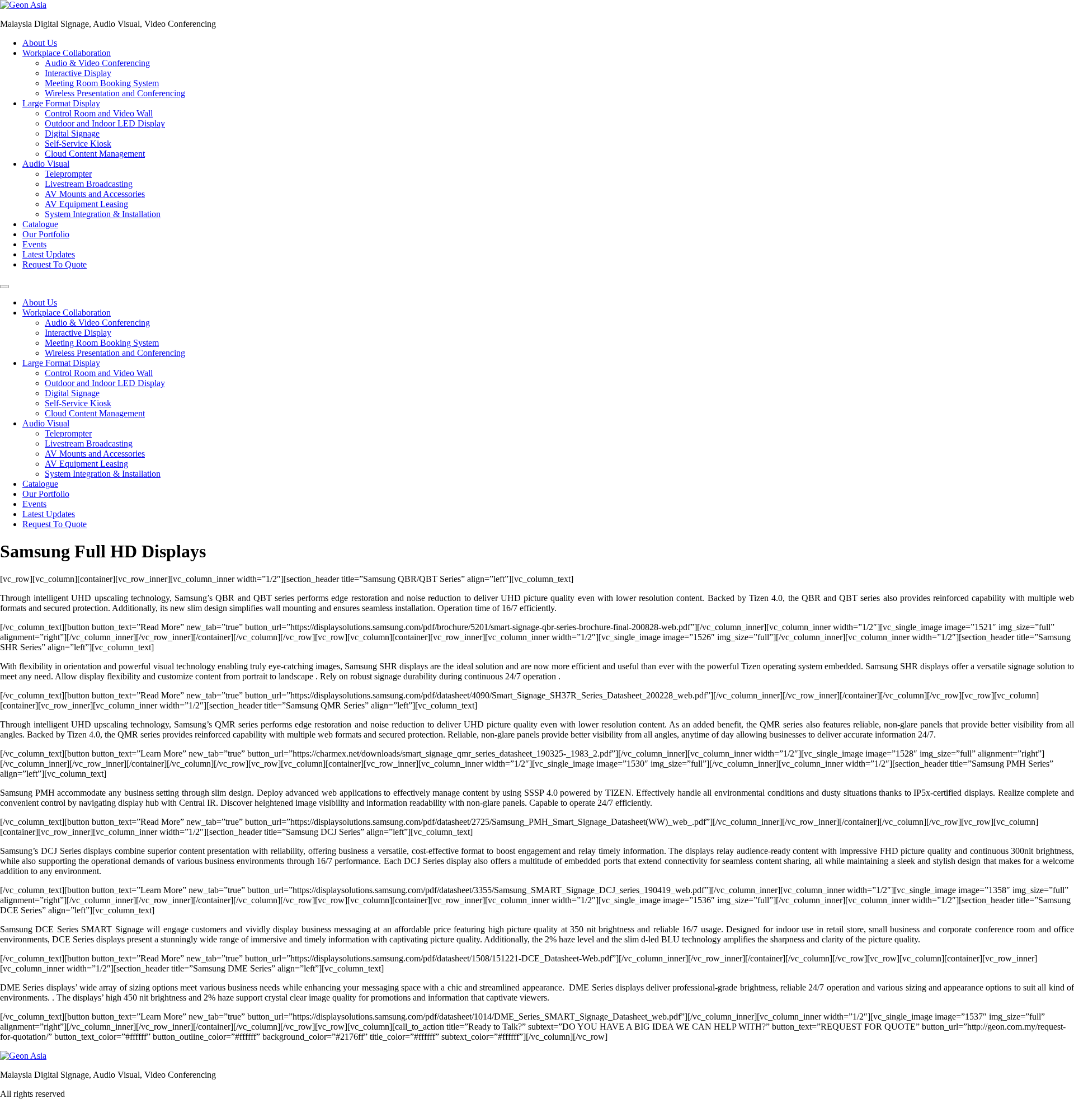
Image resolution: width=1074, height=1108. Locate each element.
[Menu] (4, 286)
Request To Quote (54, 264)
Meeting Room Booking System (102, 83)
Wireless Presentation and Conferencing (115, 93)
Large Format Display (61, 103)
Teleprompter (68, 174)
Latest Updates (48, 254)
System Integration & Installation (103, 214)
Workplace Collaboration (66, 53)
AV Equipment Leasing (86, 204)
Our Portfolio (45, 234)
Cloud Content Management (95, 153)
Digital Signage (72, 133)
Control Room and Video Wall (99, 113)
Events (34, 244)
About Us (39, 43)
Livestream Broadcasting (89, 184)
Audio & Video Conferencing (97, 63)
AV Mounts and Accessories (95, 194)
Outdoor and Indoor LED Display (105, 123)
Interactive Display (78, 73)
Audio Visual (45, 163)
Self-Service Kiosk (78, 143)
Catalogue (40, 224)
